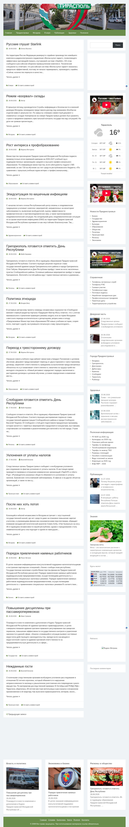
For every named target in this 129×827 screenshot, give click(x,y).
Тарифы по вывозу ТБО (102, 450)
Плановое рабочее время (102, 442)
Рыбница (95, 380)
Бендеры (95, 361)
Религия (76, 820)
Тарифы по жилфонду (101, 445)
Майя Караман (26, 254)
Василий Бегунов (27, 460)
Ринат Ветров (26, 558)
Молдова (36, 33)
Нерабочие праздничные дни (104, 295)
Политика (96, 232)
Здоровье (72, 33)
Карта (69, 820)
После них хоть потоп (22, 504)
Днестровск (96, 366)
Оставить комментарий (26, 85)
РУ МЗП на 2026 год (100, 437)
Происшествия (13, 494)
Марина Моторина (27, 150)
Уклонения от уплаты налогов (28, 455)
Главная (8, 33)
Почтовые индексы (99, 293)
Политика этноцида (21, 298)
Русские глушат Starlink (23, 44)
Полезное (84, 33)
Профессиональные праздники (105, 298)
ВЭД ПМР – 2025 (99, 464)
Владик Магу (25, 303)
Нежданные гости (19, 666)
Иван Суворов (26, 616)
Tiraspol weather (106, 174)
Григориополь (97, 363)
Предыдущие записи (17, 714)
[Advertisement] (43, 738)
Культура (95, 224)
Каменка (95, 371)
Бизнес (10, 597)
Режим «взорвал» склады (25, 96)
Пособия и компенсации (102, 456)
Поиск (117, 45)
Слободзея (96, 374)
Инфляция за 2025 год (101, 461)
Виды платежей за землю (102, 458)
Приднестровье (22, 33)
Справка (51, 820)
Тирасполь (96, 377)
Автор (23, 100)
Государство (12, 656)
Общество (96, 229)
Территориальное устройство (104, 303)
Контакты (85, 820)
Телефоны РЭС (98, 285)
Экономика (96, 240)
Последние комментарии (100, 668)
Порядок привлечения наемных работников (39, 553)
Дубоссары (96, 369)
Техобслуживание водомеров (104, 448)
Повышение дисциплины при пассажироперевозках (28, 609)
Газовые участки (98, 287)
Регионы (11, 288)
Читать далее (15, 77)
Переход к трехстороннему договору (33, 348)
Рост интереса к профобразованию (32, 145)
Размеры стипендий (100, 453)
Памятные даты (98, 301)
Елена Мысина (26, 49)
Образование (13, 183)
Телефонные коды (99, 290)
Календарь (61, 820)
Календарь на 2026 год (101, 439)
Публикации (59, 33)
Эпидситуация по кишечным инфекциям (36, 194)
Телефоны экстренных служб (104, 282)
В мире (47, 33)
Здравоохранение (14, 235)
